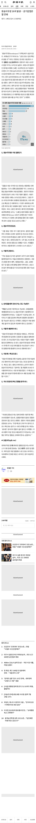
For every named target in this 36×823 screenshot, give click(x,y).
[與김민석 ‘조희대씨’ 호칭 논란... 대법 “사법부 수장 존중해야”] (6, 547)
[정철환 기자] (3, 469)
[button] (2, 2)
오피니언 (3, 820)
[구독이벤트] (18, 480)
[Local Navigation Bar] (2, 2)
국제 (18, 820)
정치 (11, 820)
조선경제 (32, 820)
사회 (25, 820)
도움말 (27, 521)
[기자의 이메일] (11, 472)
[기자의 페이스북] (8, 472)
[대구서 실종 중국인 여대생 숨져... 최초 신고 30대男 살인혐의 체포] (6, 557)
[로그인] (34, 2)
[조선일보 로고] (18, 2)
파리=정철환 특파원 (6, 46)
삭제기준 (32, 521)
